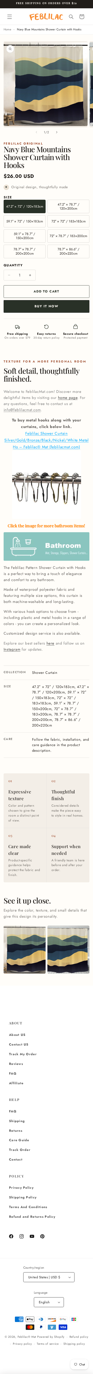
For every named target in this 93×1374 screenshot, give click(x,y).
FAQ (12, 1073)
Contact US (19, 1044)
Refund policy (79, 1337)
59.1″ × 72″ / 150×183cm (24, 221)
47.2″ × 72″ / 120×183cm (24, 206)
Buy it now (46, 306)
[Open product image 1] (25, 950)
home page (68, 397)
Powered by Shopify (51, 1337)
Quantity (13, 265)
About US (17, 1034)
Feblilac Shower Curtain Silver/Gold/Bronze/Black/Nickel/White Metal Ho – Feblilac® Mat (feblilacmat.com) (46, 440)
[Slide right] (57, 132)
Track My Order (23, 1054)
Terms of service (48, 1344)
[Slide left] (36, 132)
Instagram (12, 649)
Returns (15, 1130)
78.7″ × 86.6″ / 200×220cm (68, 251)
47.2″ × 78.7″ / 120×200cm (68, 206)
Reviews (16, 1064)
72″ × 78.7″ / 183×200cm (68, 235)
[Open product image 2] (68, 950)
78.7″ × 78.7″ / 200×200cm (24, 251)
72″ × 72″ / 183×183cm (68, 221)
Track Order (19, 1150)
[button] (9, 16)
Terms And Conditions (28, 1207)
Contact (16, 1159)
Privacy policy (22, 1344)
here (50, 643)
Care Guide (19, 1140)
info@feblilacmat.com (22, 409)
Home (7, 29)
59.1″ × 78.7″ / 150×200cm (24, 235)
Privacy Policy (21, 1187)
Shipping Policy (23, 1197)
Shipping (17, 1121)
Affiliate (16, 1083)
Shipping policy (74, 1344)
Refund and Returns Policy (32, 1216)
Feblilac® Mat (27, 1337)
